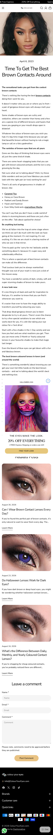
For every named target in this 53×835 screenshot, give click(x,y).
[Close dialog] (48, 381)
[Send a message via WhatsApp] (4, 831)
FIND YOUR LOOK (26, 451)
